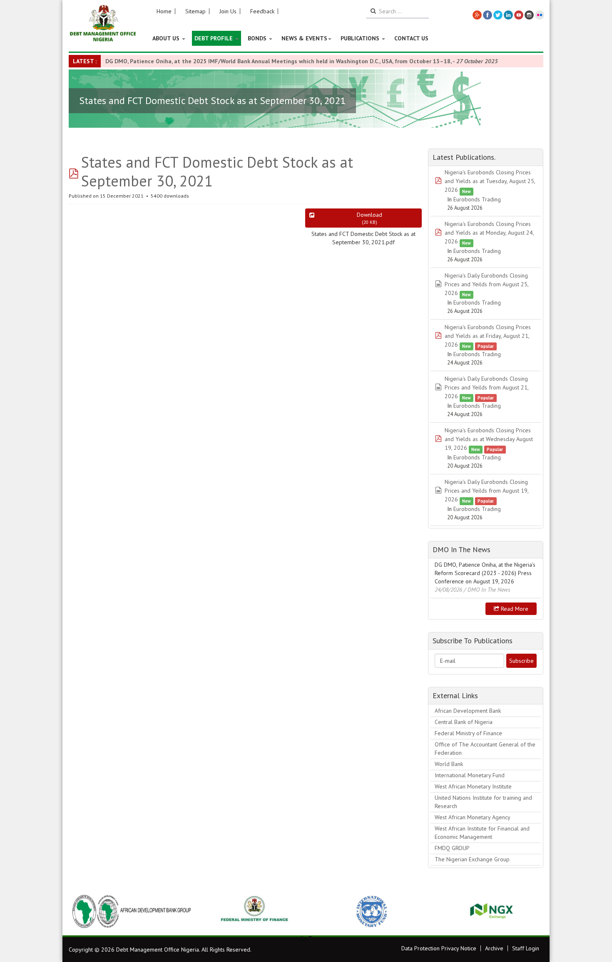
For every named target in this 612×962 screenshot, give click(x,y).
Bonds (258, 38)
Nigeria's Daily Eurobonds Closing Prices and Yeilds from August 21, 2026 (486, 387)
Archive (494, 948)
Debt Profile (214, 38)
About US (166, 38)
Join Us (227, 11)
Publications (361, 38)
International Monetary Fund (470, 775)
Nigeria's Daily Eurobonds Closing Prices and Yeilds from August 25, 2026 (486, 284)
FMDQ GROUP (452, 848)
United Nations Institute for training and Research (483, 802)
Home (164, 11)
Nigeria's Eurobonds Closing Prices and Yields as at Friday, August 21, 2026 (488, 335)
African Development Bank (468, 710)
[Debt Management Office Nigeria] (103, 23)
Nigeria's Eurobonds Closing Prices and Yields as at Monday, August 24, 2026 (489, 232)
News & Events (304, 38)
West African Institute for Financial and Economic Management (482, 833)
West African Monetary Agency (472, 817)
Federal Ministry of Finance (468, 733)
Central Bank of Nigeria (464, 722)
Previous (79, 911)
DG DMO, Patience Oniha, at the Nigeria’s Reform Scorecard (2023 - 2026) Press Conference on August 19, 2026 (485, 573)
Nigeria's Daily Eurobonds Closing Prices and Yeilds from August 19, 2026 (486, 490)
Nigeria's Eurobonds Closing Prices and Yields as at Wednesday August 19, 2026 (489, 438)
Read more (513, 608)
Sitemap (195, 11)
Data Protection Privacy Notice (438, 948)
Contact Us (411, 38)
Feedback (262, 11)
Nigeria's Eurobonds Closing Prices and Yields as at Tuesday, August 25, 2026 (490, 181)
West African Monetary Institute (473, 786)
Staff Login (525, 948)
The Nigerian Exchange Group (472, 859)
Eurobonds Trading (477, 199)
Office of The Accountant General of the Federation (485, 748)
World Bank (449, 764)
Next (532, 911)
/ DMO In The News (487, 589)
